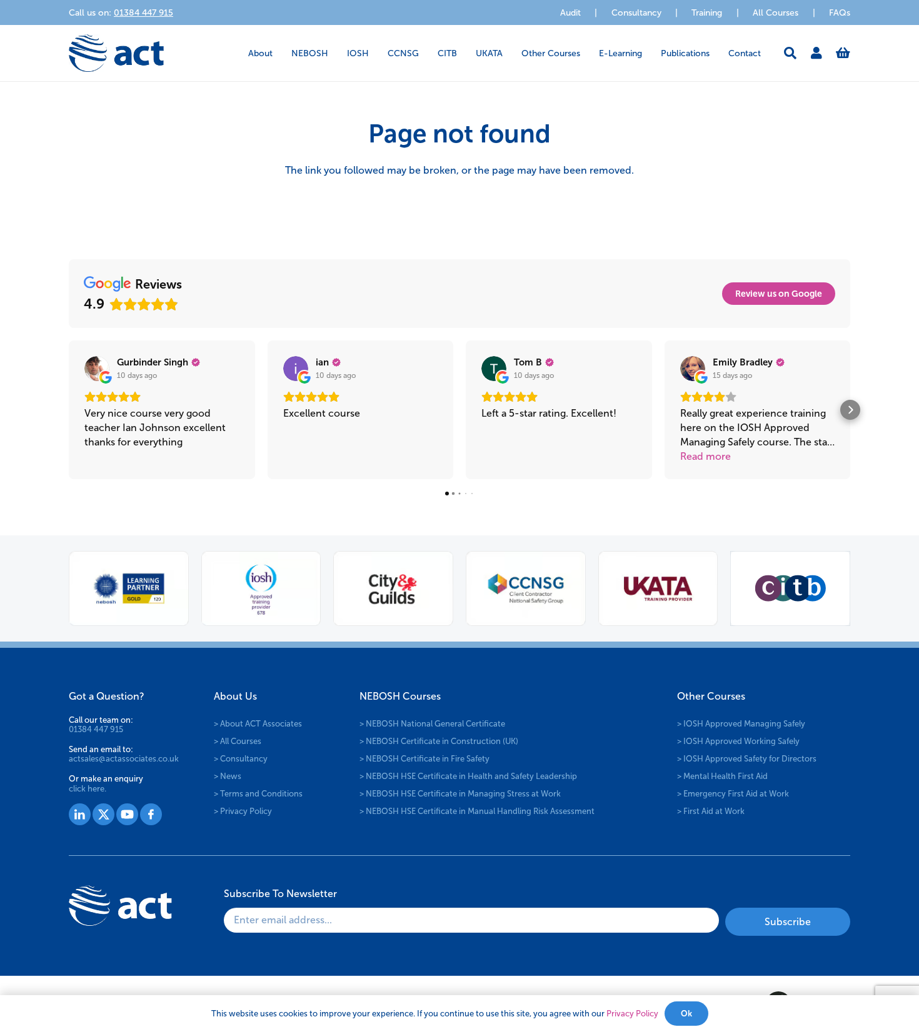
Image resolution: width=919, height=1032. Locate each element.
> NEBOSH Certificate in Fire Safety (424, 758)
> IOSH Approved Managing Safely (741, 723)
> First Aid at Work (711, 811)
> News (227, 776)
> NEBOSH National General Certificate (432, 723)
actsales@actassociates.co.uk (124, 758)
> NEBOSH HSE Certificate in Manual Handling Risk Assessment (477, 811)
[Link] (816, 53)
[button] (280, 53)
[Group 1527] (80, 814)
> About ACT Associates (258, 723)
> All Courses (237, 741)
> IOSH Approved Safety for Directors (746, 758)
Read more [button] (705, 456)
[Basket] (843, 53)
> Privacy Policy (243, 811)
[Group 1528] (103, 814)
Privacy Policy (632, 1013)
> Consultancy (241, 758)
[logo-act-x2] (116, 53)
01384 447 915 (96, 729)
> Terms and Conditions (258, 793)
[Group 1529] (127, 814)
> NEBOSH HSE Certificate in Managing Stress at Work (460, 793)
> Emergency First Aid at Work (733, 793)
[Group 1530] (151, 814)
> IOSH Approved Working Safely (738, 741)
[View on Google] (96, 368)
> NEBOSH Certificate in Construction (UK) (438, 741)
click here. (87, 788)
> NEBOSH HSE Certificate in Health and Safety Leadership (468, 776)
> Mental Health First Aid (722, 776)
